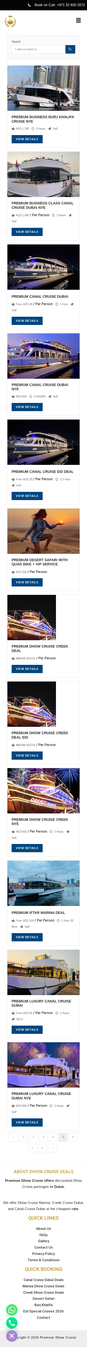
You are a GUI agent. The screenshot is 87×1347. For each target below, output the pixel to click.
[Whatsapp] (12, 1310)
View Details (27, 139)
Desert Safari (43, 1298)
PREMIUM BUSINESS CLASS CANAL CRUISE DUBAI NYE (42, 205)
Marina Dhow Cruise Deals (43, 1286)
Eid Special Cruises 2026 (43, 1311)
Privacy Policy (43, 1254)
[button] (78, 20)
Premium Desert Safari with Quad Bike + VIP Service (40, 562)
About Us (43, 1228)
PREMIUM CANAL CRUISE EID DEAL (42, 472)
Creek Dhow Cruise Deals (43, 1292)
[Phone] (12, 1323)
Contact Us (43, 1247)
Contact (43, 1317)
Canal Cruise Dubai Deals (44, 1280)
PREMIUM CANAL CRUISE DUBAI (40, 297)
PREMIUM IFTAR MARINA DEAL (38, 913)
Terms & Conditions (43, 1260)
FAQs (43, 1235)
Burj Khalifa (43, 1305)
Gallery (43, 1241)
